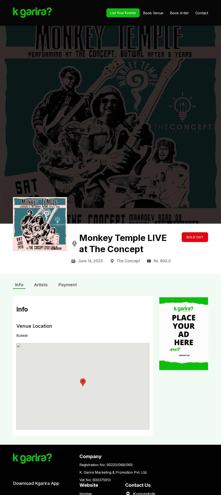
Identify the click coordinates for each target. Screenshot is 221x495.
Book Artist (179, 13)
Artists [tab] (41, 284)
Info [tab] (19, 284)
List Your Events (123, 13)
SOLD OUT (195, 237)
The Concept (128, 261)
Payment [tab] (67, 284)
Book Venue (153, 13)
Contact (201, 13)
